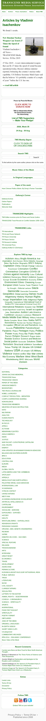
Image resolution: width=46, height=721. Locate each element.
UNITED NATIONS (8, 494)
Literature (19, 315)
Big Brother (14, 263)
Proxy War (23, 334)
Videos (31, 11)
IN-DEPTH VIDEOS (8, 626)
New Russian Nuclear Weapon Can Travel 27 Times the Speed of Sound (12, 42)
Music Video (23, 320)
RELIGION (5, 545)
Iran (34, 307)
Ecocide (13, 280)
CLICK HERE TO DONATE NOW (23, 105)
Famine (22, 285)
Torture (7, 347)
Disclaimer (5, 686)
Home (4, 11)
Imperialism (16, 299)
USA (17, 350)
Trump (14, 347)
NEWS (4, 437)
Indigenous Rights (35, 300)
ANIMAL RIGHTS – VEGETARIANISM (15, 597)
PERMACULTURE (8, 570)
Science (16, 339)
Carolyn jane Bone (8, 650)
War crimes (37, 353)
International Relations (13, 307)
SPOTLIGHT (6, 475)
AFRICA (5, 426)
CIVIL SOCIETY (7, 586)
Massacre (36, 315)
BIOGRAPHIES (7, 388)
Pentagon (23, 330)
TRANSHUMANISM (9, 548)
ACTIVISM (5, 429)
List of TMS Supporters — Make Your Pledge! (23, 119)
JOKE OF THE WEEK (9, 621)
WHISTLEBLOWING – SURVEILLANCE (15, 521)
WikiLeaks (29, 359)
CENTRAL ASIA (7, 461)
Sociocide (22, 342)
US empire (25, 351)
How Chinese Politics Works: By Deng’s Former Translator (22, 188)
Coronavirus (12, 271)
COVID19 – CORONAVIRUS (12, 599)
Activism (9, 258)
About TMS (39, 11)
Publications (6, 204)
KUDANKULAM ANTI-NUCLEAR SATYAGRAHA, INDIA (21, 572)
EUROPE (5, 464)
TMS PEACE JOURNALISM (11, 391)
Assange (39, 261)
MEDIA (4, 467)
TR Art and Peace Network (11, 234)
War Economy (8, 357)
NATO (38, 320)
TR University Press (9, 245)
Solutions (31, 341)
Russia (8, 338)
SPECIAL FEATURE (9, 542)
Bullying (38, 263)
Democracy (16, 277)
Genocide (14, 291)
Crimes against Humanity (16, 274)
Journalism (15, 312)
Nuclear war (21, 323)
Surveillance (38, 344)
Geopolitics (8, 294)
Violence (7, 353)
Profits (15, 334)
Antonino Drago (7, 668)
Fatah (28, 285)
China (17, 266)
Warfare (20, 356)
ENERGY (5, 448)
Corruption (24, 271)
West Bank (37, 356)
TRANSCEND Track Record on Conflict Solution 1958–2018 (23, 221)
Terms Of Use (6, 683)
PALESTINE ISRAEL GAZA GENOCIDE (15, 483)
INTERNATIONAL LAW (10, 486)
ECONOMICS (6, 559)
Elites (39, 279)
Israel (39, 306)
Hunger (6, 300)
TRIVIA (4, 578)
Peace (15, 331)
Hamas (32, 294)
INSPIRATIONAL (7, 607)
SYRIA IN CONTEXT (9, 491)
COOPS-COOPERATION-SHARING (14, 399)
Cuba (32, 274)
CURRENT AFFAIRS (9, 588)
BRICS (31, 263)
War (29, 354)
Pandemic (7, 331)
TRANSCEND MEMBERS (11, 404)
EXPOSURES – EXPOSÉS (11, 513)
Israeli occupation (34, 309)
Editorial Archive (7, 199)
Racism (8, 336)
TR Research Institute (9, 242)
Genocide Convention (29, 291)
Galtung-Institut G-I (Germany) (12, 248)
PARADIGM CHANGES (10, 526)
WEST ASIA (6, 496)
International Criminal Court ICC (28, 304)
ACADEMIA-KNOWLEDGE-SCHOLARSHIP (17, 499)
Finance (34, 285)
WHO (21, 359)
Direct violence (29, 277)
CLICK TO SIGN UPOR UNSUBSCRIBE (23, 144)
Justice (24, 312)
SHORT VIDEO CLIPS (9, 629)
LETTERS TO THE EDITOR (11, 594)
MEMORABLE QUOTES (10, 431)
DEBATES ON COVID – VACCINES (14, 537)
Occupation (8, 325)
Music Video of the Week (10, 640)
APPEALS (5, 477)
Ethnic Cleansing (26, 282)
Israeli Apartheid (9, 310)
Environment (11, 282)
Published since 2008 (23, 717)
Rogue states (35, 336)
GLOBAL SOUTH (8, 469)
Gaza (35, 287)
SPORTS (5, 605)
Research (25, 336)
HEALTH (5, 518)
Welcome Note (7, 207)
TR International (7, 231)
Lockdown (27, 315)
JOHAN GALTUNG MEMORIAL (12, 375)
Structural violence (23, 344)
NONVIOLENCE (7, 402)
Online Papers (7, 201)
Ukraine (26, 347)
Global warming (21, 294)
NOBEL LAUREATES (9, 393)
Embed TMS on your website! (23, 705)
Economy (32, 280)
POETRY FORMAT (8, 616)
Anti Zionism (18, 261)
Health (40, 294)
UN (31, 347)
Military (25, 317)
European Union (10, 285)
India (25, 300)
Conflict (33, 268)
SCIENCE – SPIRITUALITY (11, 602)
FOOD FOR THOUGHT (10, 610)
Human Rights (33, 296)
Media (5, 317)
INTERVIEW (6, 553)
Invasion (28, 307)
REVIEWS (5, 532)
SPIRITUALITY (7, 613)
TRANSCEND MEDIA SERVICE (23, 2)
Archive (10, 11)
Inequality (9, 302)
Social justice (11, 341)
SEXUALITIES (7, 591)
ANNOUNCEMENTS (9, 385)
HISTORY (5, 515)
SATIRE (4, 534)
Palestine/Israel (33, 328)
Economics (23, 279)
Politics (39, 330)
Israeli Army (20, 310)
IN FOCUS (5, 423)
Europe (38, 282)
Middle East (15, 317)
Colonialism (23, 269)
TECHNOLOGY (7, 421)
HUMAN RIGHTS (8, 418)
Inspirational (18, 302)
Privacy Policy (7, 688)
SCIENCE (5, 540)
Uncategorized (7, 632)
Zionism (23, 362)
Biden (6, 263)
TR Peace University (9, 237)
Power (8, 333)
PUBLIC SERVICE (8, 575)
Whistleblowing (12, 359)
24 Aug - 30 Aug (23, 131)
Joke (7, 312)
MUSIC (4, 583)
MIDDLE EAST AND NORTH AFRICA (14, 480)
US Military (36, 350)
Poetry (32, 331)
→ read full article (10, 85)
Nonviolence (10, 323)
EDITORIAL (6, 372)
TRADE (4, 561)
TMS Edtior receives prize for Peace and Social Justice (21, 217)
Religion (16, 336)
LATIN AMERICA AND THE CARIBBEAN (16, 472)
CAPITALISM (6, 505)
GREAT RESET (7, 556)
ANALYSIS (5, 415)
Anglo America (28, 258)
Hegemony (10, 296)
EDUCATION (6, 458)
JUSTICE (5, 440)
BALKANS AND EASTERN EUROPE (14, 453)
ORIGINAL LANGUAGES (10, 624)
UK (20, 347)
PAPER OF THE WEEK (10, 383)
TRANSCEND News (9, 377)
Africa (17, 259)
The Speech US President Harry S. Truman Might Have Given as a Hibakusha (21, 664)
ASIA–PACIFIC (7, 445)
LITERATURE (6, 580)
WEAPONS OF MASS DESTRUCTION (15, 407)
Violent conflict (19, 354)
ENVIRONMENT (7, 507)
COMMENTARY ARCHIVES (11, 635)
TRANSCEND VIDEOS (10, 380)
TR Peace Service (8, 240)
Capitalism (8, 265)
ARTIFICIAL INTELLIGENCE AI (12, 502)
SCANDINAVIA (7, 488)
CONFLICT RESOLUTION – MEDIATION (16, 396)
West (27, 356)
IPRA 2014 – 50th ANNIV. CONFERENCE (16, 637)
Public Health (34, 333)
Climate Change (28, 266)
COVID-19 (35, 271)
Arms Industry (29, 261)
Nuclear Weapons (33, 323)
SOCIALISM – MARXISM (10, 510)
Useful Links (6, 680)
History (20, 296)
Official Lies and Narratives (26, 325)
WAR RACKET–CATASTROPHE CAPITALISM (18, 442)
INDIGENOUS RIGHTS (10, 523)
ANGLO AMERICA (8, 434)
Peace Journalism (21, 11)
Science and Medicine (31, 339)
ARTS (4, 551)
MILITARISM (6, 412)
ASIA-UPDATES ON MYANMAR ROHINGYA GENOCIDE (21, 450)
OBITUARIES (6, 618)
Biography (23, 263)
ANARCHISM (6, 567)
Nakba (31, 320)
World (37, 359)
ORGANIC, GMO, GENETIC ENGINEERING (17, 529)
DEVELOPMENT (8, 564)
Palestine (19, 327)
